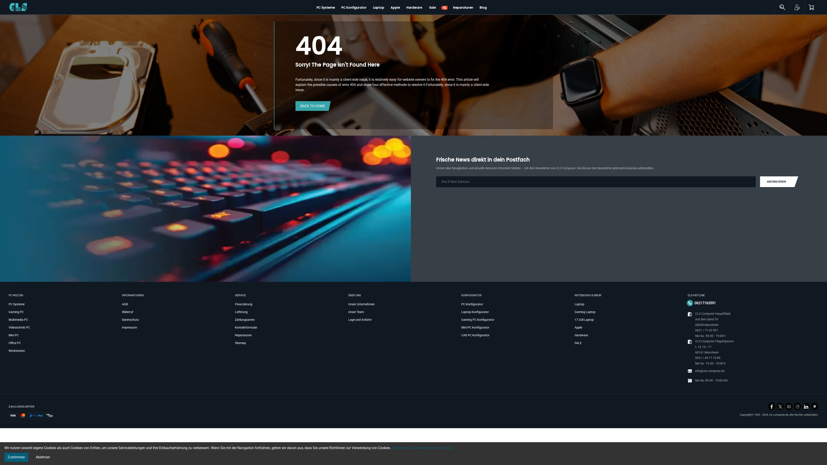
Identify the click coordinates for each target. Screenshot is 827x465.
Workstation (17, 350)
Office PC (15, 343)
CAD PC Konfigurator (475, 335)
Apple (578, 327)
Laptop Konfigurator (475, 312)
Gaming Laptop (585, 312)
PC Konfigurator (472, 304)
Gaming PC (16, 312)
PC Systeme (17, 304)
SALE (578, 343)
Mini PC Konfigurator (475, 327)
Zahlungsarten (245, 319)
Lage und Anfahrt (360, 319)
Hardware (581, 335)
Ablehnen (43, 457)
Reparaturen (243, 335)
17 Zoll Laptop (584, 319)
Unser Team (356, 312)
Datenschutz (130, 319)
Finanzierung (243, 304)
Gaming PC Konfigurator (477, 319)
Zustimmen (16, 457)
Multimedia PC (18, 319)
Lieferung (241, 312)
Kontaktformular (246, 327)
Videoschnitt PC (19, 327)
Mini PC (14, 335)
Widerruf (127, 312)
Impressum (129, 327)
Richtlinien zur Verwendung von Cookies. (422, 448)
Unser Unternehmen (361, 304)
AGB (125, 304)
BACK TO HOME (312, 106)
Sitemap (240, 343)
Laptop (579, 304)
